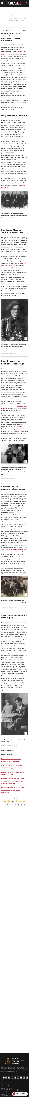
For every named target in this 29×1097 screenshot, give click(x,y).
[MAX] (4, 1078)
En (6, 3)
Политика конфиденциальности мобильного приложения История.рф (7, 1089)
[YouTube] (18, 1078)
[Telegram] (6, 1078)
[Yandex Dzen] (24, 1078)
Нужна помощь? (21, 1093)
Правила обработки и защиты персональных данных (8, 1084)
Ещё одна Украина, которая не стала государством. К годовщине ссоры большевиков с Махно (12, 781)
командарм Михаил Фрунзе (17, 550)
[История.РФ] (14, 3)
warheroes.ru (10, 1095)
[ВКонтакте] (9, 1078)
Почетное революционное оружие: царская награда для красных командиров (12, 790)
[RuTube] (15, 1078)
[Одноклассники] (21, 1078)
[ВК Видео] (12, 1078)
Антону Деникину (16, 427)
